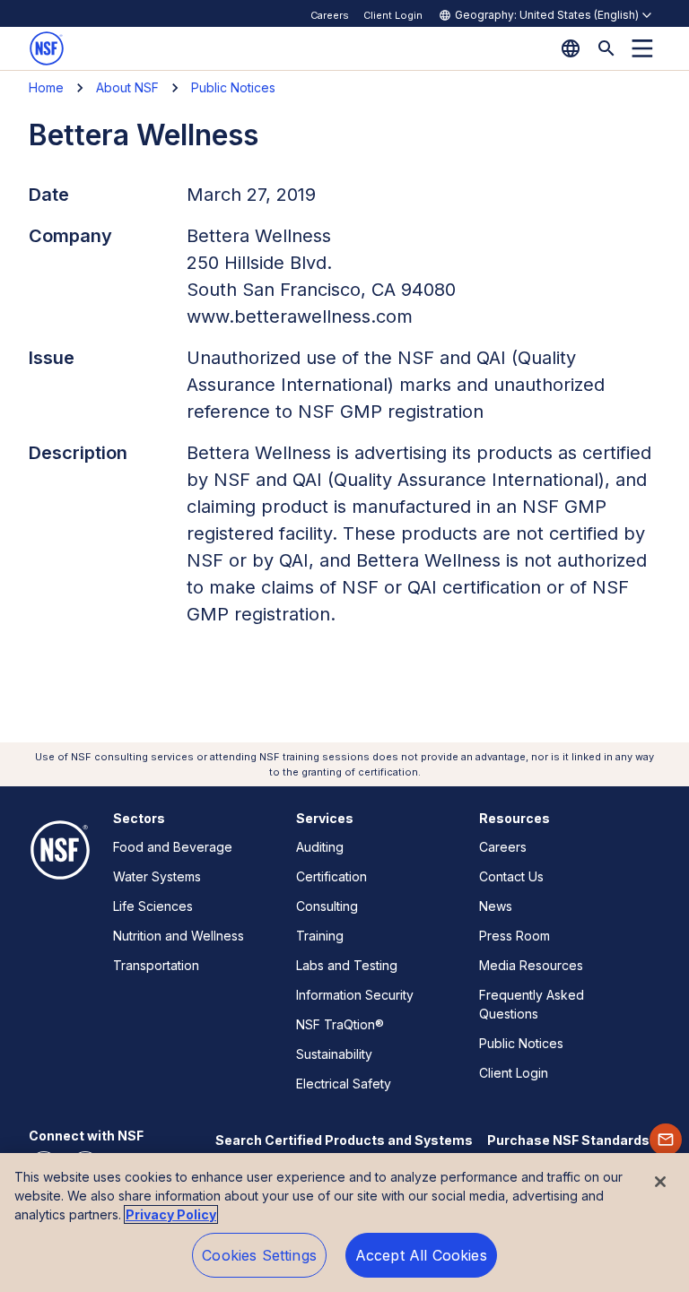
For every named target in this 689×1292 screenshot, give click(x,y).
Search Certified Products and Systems (344, 1140)
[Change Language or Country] (571, 48)
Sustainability (334, 1054)
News (495, 906)
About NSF (127, 87)
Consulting (327, 906)
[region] (344, 1222)
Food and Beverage (172, 846)
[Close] (660, 1181)
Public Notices (233, 87)
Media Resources (531, 965)
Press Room (514, 935)
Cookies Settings (259, 1255)
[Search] (606, 48)
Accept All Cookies (421, 1255)
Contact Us (511, 876)
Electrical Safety (343, 1083)
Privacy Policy (171, 1214)
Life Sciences (153, 906)
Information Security (355, 994)
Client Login (393, 15)
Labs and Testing (346, 965)
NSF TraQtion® (340, 1024)
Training (320, 935)
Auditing (320, 846)
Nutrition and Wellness (178, 935)
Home (46, 87)
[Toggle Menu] (642, 48)
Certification (331, 876)
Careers (329, 15)
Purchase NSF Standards (568, 1140)
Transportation (156, 965)
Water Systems (157, 876)
